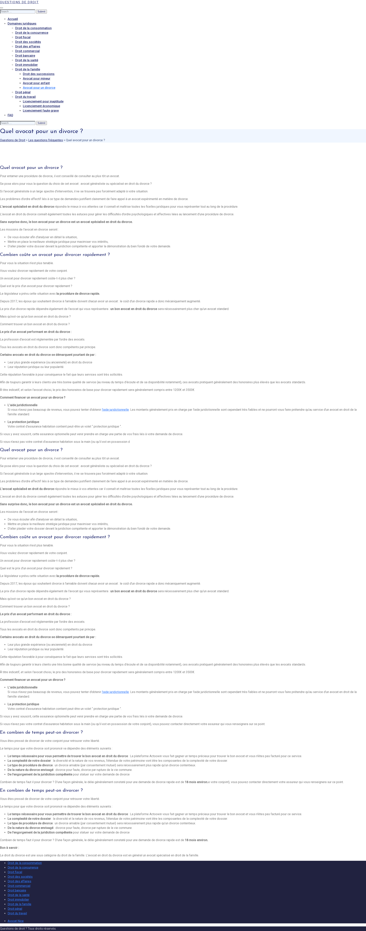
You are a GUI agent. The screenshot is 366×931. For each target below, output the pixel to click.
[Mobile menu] (1, 7)
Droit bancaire (25, 55)
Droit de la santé (26, 60)
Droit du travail (25, 97)
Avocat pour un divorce (39, 88)
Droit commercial (27, 51)
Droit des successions (39, 74)
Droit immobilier (26, 65)
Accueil (13, 19)
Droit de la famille (27, 69)
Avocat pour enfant (36, 83)
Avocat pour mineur (36, 78)
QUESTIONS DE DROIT (19, 2)
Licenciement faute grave (41, 110)
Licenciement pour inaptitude (43, 101)
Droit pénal (22, 92)
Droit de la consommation (33, 28)
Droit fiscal (22, 37)
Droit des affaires (27, 46)
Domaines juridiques (22, 23)
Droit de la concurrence (31, 33)
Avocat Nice (16, 921)
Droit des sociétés (28, 42)
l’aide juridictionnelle (115, 409)
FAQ (10, 115)
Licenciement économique (41, 106)
